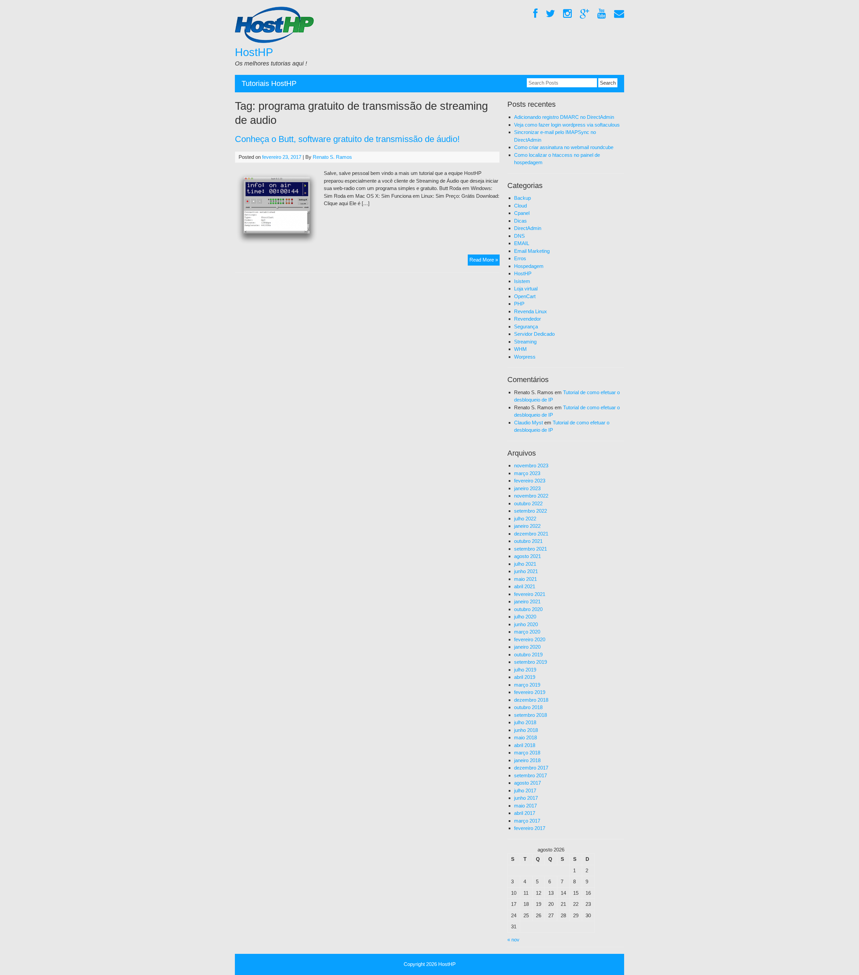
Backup (522, 198)
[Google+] (584, 14)
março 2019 (527, 685)
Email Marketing (532, 251)
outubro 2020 (528, 609)
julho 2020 (525, 616)
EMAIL (521, 243)
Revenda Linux (530, 311)
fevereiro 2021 (529, 594)
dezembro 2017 (531, 768)
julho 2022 (525, 518)
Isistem (522, 281)
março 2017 (527, 821)
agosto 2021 (527, 556)
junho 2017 (526, 798)
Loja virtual (526, 288)
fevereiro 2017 (529, 828)
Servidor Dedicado (534, 334)
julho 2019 (525, 669)
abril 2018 (524, 745)
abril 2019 (524, 677)
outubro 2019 (528, 654)
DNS (519, 236)
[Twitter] (550, 14)
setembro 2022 (530, 511)
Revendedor (527, 319)
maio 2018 (525, 737)
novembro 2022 (531, 496)
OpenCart (525, 296)
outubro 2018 (528, 707)
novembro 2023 (531, 465)
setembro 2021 (530, 549)
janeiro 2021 (527, 601)
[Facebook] (535, 14)
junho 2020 (526, 624)
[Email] (619, 14)
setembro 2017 (530, 775)
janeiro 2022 (527, 526)
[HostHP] (274, 41)
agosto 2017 (527, 783)
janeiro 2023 (527, 488)
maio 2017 (525, 805)
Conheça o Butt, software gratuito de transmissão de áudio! (347, 139)
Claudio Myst (528, 422)
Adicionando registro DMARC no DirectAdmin (564, 117)
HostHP (254, 52)
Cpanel (521, 213)
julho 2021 (525, 564)
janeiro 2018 (527, 760)
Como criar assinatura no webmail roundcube (563, 147)
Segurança (526, 326)
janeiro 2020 (527, 647)
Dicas (520, 221)
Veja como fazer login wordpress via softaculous (567, 125)
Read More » (484, 261)
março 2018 (527, 752)
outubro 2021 (528, 541)
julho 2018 (525, 722)
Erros (520, 258)
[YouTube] (601, 14)
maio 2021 (525, 579)
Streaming (525, 341)
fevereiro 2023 (529, 480)
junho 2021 (526, 571)
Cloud (520, 205)
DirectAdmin (527, 228)
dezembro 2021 (531, 534)
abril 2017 (524, 813)
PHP (519, 304)
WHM (520, 349)
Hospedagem (529, 266)
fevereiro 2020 (529, 639)
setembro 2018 (530, 715)
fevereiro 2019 (529, 692)
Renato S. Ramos (332, 157)
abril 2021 (524, 586)
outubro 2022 (528, 503)
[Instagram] (567, 14)
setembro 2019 (530, 662)
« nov (513, 939)
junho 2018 (526, 730)
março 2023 (527, 473)
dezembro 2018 (531, 700)
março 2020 (527, 632)
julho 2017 (525, 790)
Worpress (525, 357)
